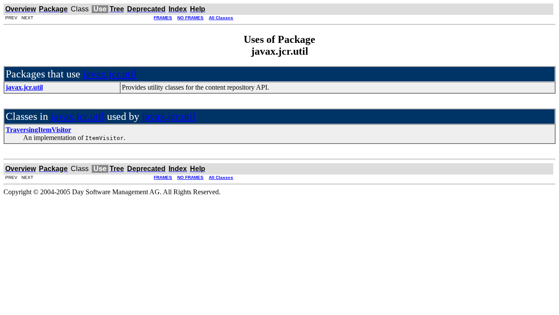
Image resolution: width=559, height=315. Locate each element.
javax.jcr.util (110, 74)
